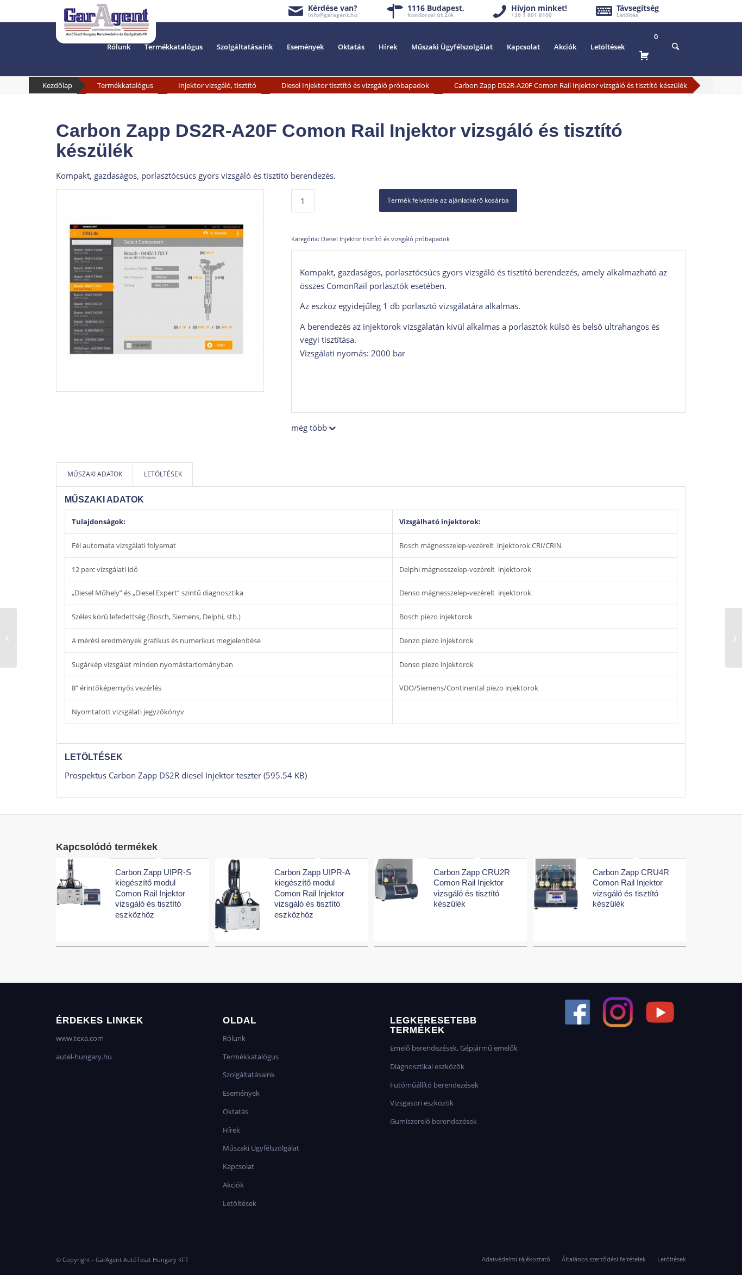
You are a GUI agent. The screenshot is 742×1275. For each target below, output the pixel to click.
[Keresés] (675, 47)
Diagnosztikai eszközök (427, 1066)
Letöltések (239, 1203)
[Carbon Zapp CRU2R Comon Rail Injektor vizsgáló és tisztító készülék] (733, 638)
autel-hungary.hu (84, 1057)
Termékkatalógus (125, 85)
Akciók (233, 1185)
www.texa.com (80, 1038)
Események (241, 1093)
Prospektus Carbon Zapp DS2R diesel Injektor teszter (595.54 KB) (186, 775)
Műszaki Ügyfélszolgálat (261, 1148)
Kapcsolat (238, 1166)
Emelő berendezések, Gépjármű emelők (454, 1048)
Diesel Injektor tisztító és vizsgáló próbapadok (355, 85)
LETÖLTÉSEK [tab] (163, 474)
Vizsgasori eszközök (422, 1103)
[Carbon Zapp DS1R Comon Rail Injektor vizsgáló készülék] (8, 638)
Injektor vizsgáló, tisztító (217, 85)
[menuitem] (118, 47)
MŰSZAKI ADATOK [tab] (94, 474)
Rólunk (234, 1038)
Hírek (231, 1130)
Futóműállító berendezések (434, 1085)
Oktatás (235, 1111)
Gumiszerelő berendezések (433, 1121)
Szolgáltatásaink (249, 1074)
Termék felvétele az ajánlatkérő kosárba (448, 200)
